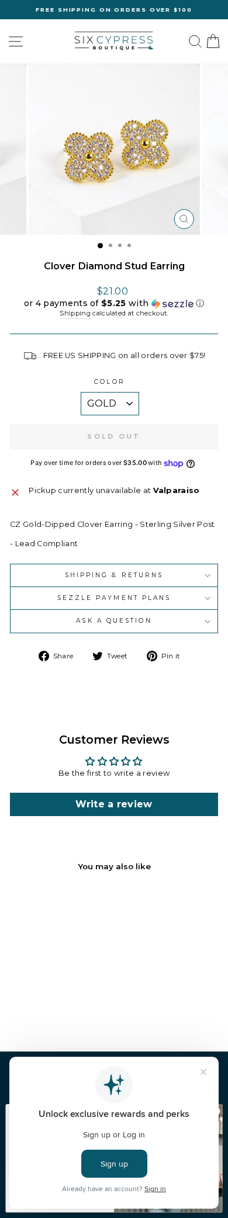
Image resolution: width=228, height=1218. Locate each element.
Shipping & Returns (114, 575)
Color (109, 382)
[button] (114, 303)
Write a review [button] (114, 804)
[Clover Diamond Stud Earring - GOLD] (43, 1011)
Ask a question (113, 620)
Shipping (75, 313)
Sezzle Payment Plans (114, 598)
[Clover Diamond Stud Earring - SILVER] (56, 1011)
